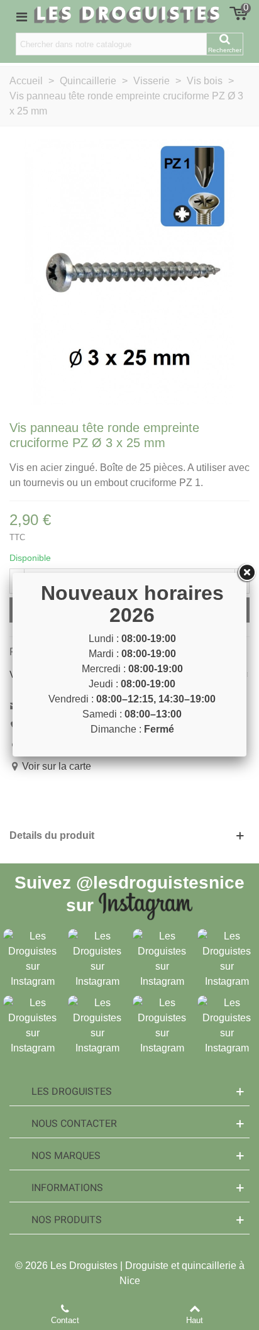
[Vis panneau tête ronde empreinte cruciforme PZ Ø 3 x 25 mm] (129, 271)
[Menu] (21, 16)
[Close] (246, 573)
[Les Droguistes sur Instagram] (32, 958)
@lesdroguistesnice (160, 882)
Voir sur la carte (56, 766)
